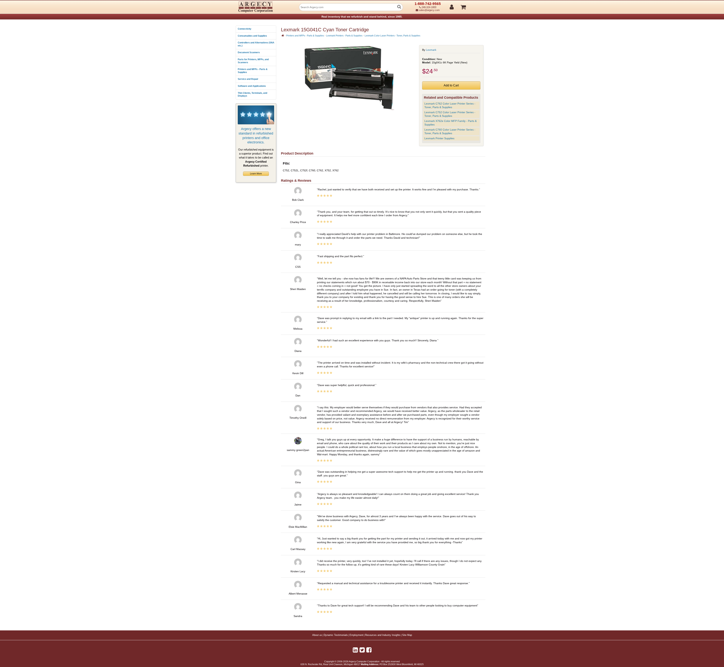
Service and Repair (248, 79)
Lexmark (431, 49)
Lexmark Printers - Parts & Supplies (344, 35)
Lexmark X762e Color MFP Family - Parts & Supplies (450, 122)
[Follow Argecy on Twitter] (362, 650)
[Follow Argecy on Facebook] (368, 650)
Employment (356, 635)
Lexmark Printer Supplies (439, 138)
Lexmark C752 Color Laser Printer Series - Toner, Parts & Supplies (449, 114)
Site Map (407, 635)
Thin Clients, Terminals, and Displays (252, 94)
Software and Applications (252, 86)
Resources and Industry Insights (382, 635)
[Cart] (477, 5)
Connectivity (244, 29)
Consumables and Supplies (252, 36)
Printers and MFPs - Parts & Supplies (253, 71)
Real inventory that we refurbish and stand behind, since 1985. (361, 16)
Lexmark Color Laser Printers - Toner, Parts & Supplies (392, 35)
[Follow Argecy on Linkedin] (355, 650)
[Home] (283, 35)
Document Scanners (249, 52)
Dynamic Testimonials (336, 635)
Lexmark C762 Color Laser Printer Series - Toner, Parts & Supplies (449, 105)
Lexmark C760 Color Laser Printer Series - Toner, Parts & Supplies (449, 131)
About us (317, 635)
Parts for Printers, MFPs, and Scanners (253, 61)
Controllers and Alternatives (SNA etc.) (256, 44)
